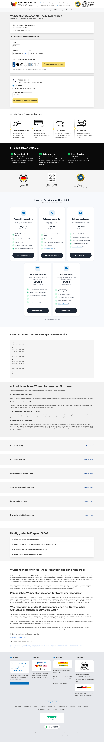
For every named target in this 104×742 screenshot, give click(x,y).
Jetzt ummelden (38, 310)
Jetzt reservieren (23, 255)
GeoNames (59, 735)
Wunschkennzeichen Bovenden (59, 645)
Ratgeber (62, 709)
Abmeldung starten (52, 255)
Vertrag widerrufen (52, 702)
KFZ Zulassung (47, 10)
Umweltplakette (70, 10)
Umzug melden (66, 310)
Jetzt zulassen (80, 255)
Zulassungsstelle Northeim (18, 637)
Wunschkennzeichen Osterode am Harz (49, 647)
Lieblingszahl (18, 92)
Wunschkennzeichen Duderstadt (27, 647)
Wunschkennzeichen (34, 10)
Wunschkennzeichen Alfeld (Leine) (20, 645)
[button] (52, 539)
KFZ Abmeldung (58, 10)
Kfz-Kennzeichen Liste (44, 709)
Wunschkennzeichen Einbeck (40, 645)
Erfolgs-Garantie (48, 248)
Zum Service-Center (19, 683)
